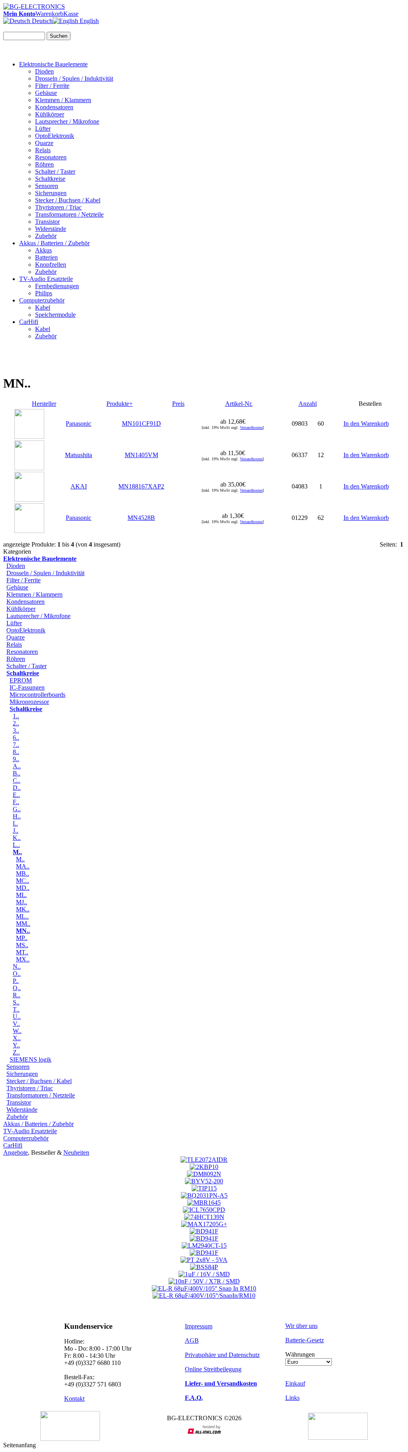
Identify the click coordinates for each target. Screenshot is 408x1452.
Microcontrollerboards (37, 694)
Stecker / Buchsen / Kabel (67, 200)
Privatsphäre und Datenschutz (222, 1354)
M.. (20, 859)
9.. (16, 759)
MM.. (23, 923)
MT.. (22, 952)
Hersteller (44, 403)
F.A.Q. (194, 1397)
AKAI (79, 486)
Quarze (44, 143)
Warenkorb (49, 13)
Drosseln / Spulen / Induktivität (74, 78)
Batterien (46, 257)
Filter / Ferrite (52, 85)
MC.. (22, 880)
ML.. (22, 916)
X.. (17, 1038)
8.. (16, 751)
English (88, 20)
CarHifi (28, 321)
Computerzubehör (42, 300)
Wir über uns (301, 1325)
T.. (16, 1009)
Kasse (70, 13)
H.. (17, 816)
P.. (16, 980)
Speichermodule (55, 314)
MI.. (21, 895)
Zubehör (46, 236)
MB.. (22, 873)
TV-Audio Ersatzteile (46, 278)
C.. (16, 780)
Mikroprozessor (29, 701)
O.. (17, 973)
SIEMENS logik (30, 1059)
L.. (16, 844)
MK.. (22, 909)
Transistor (47, 221)
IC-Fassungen (27, 687)
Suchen (58, 36)
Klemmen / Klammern (63, 100)
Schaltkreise (50, 178)
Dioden (44, 71)
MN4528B (141, 517)
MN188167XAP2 (141, 486)
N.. (17, 966)
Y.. (16, 1045)
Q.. (17, 988)
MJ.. (21, 902)
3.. (16, 730)
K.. (17, 837)
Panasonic (78, 423)
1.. (16, 716)
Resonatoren (51, 157)
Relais (43, 150)
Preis (178, 403)
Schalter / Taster (55, 171)
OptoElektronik (54, 135)
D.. (17, 787)
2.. (16, 723)
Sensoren (46, 185)
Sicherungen (51, 193)
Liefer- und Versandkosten (221, 1383)
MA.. (22, 866)
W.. (17, 1030)
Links (292, 1397)
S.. (16, 1002)
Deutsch (41, 20)
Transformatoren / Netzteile (69, 214)
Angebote (15, 1152)
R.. (16, 995)
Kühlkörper (49, 114)
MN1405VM (141, 455)
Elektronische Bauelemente (53, 64)
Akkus (43, 250)
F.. (16, 802)
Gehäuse (46, 92)
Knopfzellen (50, 264)
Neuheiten (76, 1152)
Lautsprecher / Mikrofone (67, 121)
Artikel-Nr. (239, 403)
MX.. (22, 959)
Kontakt (74, 1398)
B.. (16, 773)
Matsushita (78, 455)
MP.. (21, 937)
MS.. (22, 945)
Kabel (42, 307)
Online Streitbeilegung (213, 1369)
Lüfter (43, 128)
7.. (16, 744)
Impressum (198, 1326)
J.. (15, 830)
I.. (15, 823)
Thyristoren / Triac (58, 207)
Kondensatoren (54, 107)
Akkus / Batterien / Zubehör (54, 243)
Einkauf (295, 1383)
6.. (16, 737)
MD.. (22, 887)
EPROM (21, 680)
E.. (16, 794)
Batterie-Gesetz (304, 1340)
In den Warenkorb (366, 423)
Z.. (16, 1052)
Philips (43, 293)
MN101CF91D (141, 423)
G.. (17, 809)
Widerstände (50, 228)
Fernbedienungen (57, 286)
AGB (192, 1340)
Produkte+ (119, 403)
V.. (16, 1023)
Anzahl (307, 403)
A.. (17, 766)
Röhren (44, 164)
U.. (17, 1016)
